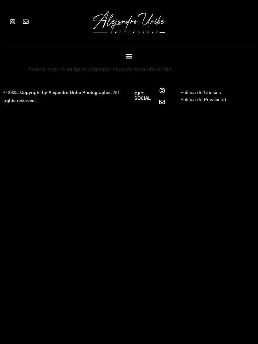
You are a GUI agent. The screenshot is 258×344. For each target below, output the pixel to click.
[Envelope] (25, 22)
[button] (129, 56)
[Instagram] (12, 22)
